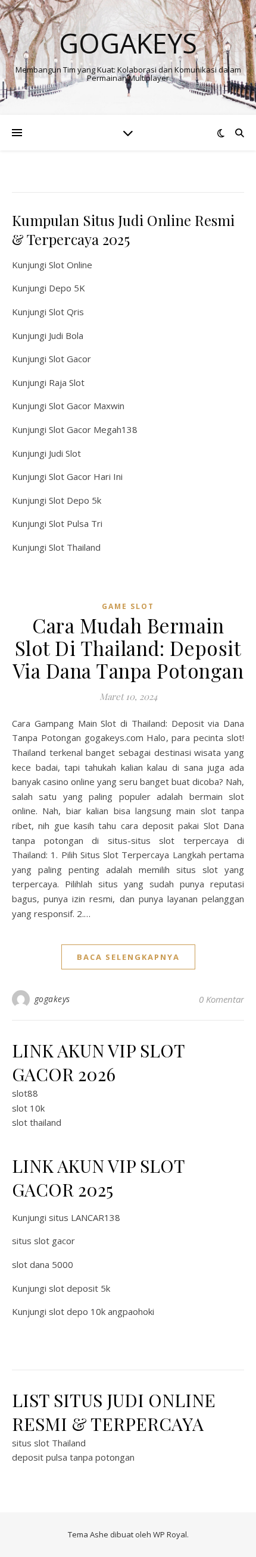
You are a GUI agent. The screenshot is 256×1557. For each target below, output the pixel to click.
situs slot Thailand (49, 1443)
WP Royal (170, 1534)
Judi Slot (65, 453)
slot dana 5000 (42, 1264)
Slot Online (70, 265)
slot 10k (28, 1108)
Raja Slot (67, 382)
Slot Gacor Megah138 (93, 429)
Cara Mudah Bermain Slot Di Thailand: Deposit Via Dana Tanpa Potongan (128, 647)
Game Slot (128, 606)
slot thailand (36, 1122)
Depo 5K (67, 288)
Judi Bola (66, 335)
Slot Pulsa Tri (75, 523)
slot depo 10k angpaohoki (101, 1311)
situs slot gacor (43, 1241)
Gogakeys (128, 43)
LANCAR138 (95, 1217)
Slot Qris (66, 312)
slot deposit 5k (79, 1288)
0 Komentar (221, 999)
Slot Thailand (75, 547)
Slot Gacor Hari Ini (86, 476)
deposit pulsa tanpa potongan (73, 1457)
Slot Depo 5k (75, 500)
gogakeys (52, 998)
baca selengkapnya (128, 957)
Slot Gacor (70, 359)
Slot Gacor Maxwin (86, 406)
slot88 (25, 1093)
